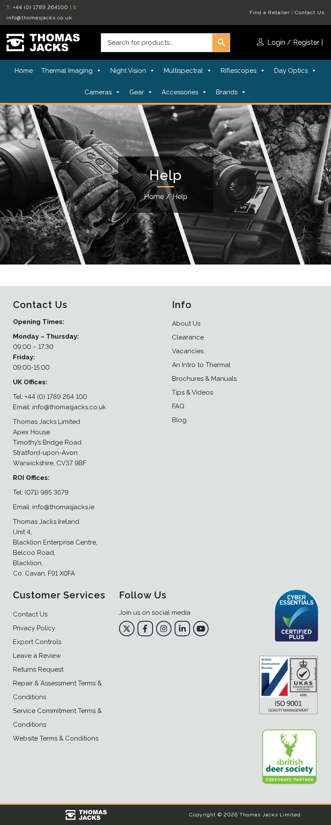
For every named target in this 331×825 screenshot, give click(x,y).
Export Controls (37, 642)
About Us (186, 323)
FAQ (178, 406)
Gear (136, 92)
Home (24, 71)
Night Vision (128, 71)
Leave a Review (37, 656)
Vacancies (187, 351)
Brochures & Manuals (204, 379)
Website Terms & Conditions (55, 738)
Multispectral (183, 71)
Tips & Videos (192, 392)
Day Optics (291, 71)
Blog (179, 420)
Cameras (98, 92)
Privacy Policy (34, 628)
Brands (226, 92)
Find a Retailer (270, 12)
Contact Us (310, 12)
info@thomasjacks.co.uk (39, 18)
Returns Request (38, 669)
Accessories (180, 92)
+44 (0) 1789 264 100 (56, 397)
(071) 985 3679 (47, 492)
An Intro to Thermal (201, 365)
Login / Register (293, 42)
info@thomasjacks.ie (63, 507)
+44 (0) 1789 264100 (40, 7)
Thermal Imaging (67, 71)
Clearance (188, 337)
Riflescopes (238, 71)
